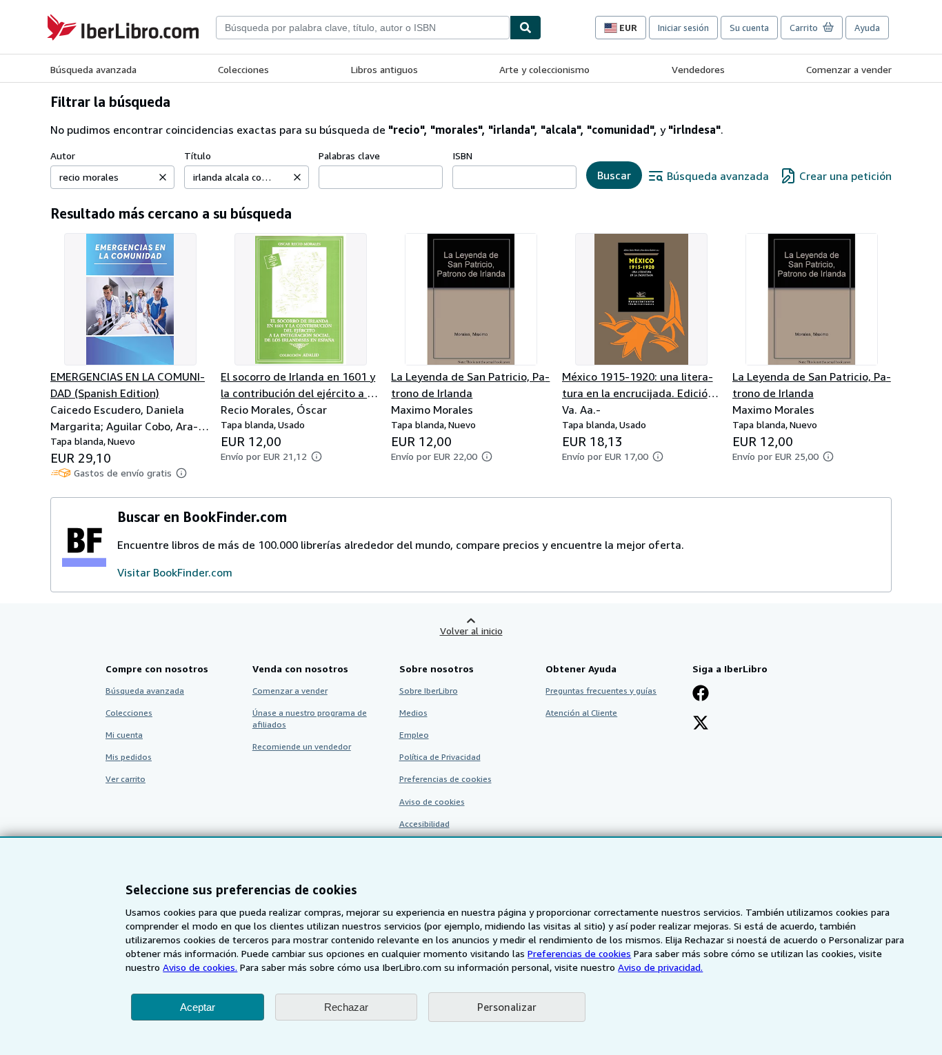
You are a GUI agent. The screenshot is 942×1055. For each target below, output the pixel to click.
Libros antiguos (384, 69)
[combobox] (363, 27)
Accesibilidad (424, 823)
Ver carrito (126, 779)
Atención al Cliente (581, 712)
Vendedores (698, 69)
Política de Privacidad (440, 757)
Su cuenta (749, 27)
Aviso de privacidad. (660, 967)
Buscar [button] (614, 175)
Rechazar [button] (346, 1007)
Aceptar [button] (197, 1007)
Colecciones (243, 69)
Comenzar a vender (849, 69)
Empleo (414, 735)
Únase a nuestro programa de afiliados (309, 718)
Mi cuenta (124, 735)
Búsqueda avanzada (93, 69)
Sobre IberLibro (428, 690)
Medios (413, 712)
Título (197, 155)
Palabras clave (349, 155)
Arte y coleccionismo (544, 69)
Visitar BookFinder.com (174, 572)
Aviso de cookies (432, 801)
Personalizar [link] (507, 1007)
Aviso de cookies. (200, 967)
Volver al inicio (471, 630)
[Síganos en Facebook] (700, 694)
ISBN (462, 155)
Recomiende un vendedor (301, 746)
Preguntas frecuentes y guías (601, 690)
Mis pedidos (129, 757)
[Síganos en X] (700, 724)
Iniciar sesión (683, 27)
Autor (62, 155)
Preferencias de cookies (579, 953)
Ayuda (867, 27)
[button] (163, 177)
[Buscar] (525, 27)
